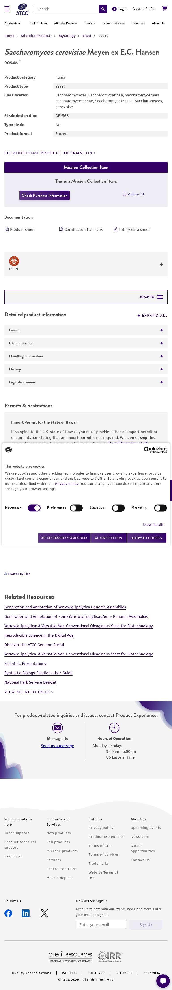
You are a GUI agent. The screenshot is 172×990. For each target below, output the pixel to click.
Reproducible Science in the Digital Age (39, 635)
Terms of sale (100, 845)
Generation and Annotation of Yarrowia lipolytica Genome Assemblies (65, 607)
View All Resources (27, 692)
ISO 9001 (69, 973)
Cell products (58, 842)
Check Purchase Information (44, 195)
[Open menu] (6, 9)
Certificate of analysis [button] (83, 229)
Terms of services (104, 854)
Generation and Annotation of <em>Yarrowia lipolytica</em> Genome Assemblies (76, 616)
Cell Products (38, 23)
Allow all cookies (147, 538)
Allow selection (108, 538)
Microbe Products (65, 23)
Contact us (140, 860)
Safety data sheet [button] (134, 229)
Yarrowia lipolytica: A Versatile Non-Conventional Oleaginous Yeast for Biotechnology (78, 625)
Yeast (87, 36)
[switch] (76, 507)
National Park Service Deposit (30, 682)
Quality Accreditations (31, 973)
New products (59, 833)
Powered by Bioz (18, 574)
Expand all (155, 316)
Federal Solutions (114, 23)
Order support (16, 833)
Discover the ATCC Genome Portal (34, 644)
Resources (138, 23)
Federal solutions (62, 869)
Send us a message (57, 745)
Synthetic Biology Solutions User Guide (38, 672)
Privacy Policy (66, 483)
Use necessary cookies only (64, 538)
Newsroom (140, 836)
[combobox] (66, 9)
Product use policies (106, 836)
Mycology (67, 36)
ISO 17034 (151, 973)
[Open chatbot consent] (163, 981)
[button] (103, 9)
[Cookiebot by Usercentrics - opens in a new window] (147, 450)
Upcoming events (146, 827)
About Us (158, 23)
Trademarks (99, 863)
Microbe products (62, 851)
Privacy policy (101, 827)
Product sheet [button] (22, 229)
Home (9, 36)
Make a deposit (60, 878)
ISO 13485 (96, 973)
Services (90, 23)
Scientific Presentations (25, 663)
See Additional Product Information (48, 153)
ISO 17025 (124, 973)
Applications (12, 23)
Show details (153, 524)
